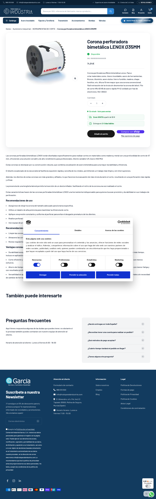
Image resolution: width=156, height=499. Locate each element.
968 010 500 (10, 2)
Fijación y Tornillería (46, 20)
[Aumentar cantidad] (102, 103)
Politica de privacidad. (25, 429)
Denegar (43, 275)
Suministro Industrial (22, 29)
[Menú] (152, 479)
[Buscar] (110, 11)
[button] (77, 11)
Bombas (92, 20)
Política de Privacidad (130, 394)
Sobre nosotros (102, 385)
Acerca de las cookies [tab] (114, 230)
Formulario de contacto (63, 385)
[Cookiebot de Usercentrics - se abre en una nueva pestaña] (119, 222)
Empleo (99, 390)
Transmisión (63, 20)
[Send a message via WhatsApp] (151, 494)
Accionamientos (78, 20)
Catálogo (12, 20)
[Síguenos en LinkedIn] (20, 480)
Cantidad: (91, 98)
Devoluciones (146, 2)
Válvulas (102, 20)
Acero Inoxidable (27, 20)
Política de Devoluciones (131, 385)
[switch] (64, 265)
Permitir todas (113, 275)
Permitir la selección (78, 275)
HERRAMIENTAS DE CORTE (44, 29)
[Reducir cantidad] (90, 103)
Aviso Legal (125, 403)
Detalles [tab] (78, 230)
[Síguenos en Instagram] (13, 480)
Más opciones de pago (130, 136)
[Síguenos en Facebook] (7, 480)
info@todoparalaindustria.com (29, 2)
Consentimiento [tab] (41, 231)
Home (8, 29)
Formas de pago (127, 390)
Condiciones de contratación (133, 408)
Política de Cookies (129, 399)
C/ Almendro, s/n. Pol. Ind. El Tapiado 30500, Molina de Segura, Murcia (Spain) (68, 402)
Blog (98, 394)
